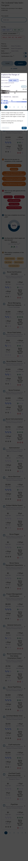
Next (24, 128)
